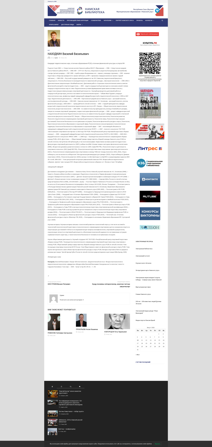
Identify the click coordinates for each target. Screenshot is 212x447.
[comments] (70, 386)
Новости (61, 20)
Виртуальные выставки (143, 287)
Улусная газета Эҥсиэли (143, 263)
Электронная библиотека (144, 249)
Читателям (107, 20)
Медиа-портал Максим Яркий (145, 320)
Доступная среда (67, 24)
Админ (56, 58)
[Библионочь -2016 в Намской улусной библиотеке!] (53, 420)
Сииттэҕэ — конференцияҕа (66, 429)
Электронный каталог (143, 256)
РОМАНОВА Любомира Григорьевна (60, 333)
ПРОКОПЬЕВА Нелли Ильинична (87, 329)
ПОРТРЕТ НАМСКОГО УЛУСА (125, 20)
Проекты (139, 20)
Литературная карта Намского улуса (147, 270)
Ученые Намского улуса (143, 294)
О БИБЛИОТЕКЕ (96, 20)
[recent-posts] (61, 386)
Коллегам (148, 20)
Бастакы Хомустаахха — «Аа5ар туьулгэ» (71, 411)
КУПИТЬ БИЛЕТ (54, 24)
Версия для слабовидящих (149, 34)
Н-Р (49, 50)
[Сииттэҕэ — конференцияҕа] (52, 429)
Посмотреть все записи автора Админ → (72, 300)
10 (137, 340)
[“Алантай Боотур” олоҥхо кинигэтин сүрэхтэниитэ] (53, 391)
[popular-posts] (52, 386)
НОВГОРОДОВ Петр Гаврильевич (115, 332)
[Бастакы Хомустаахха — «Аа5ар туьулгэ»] (53, 412)
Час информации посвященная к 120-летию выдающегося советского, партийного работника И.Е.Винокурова (70, 402)
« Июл (138, 355)
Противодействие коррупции (77, 20)
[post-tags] (79, 386)
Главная (52, 20)
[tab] (52, 386)
